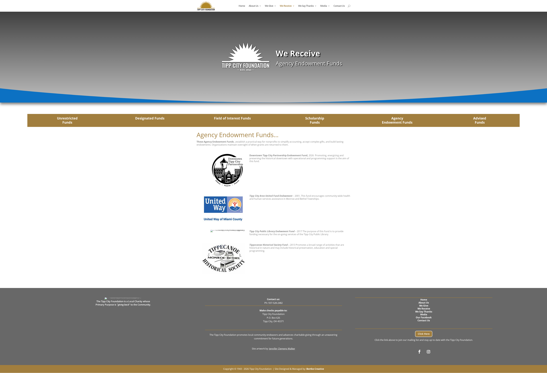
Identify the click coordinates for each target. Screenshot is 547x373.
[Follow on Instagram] (428, 351)
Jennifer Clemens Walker (282, 348)
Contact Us (339, 6)
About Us (253, 6)
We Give (269, 6)
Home (242, 6)
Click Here (424, 333)
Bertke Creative (315, 368)
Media (323, 6)
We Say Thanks (306, 6)
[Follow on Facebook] (419, 351)
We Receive (286, 6)
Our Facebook (424, 317)
